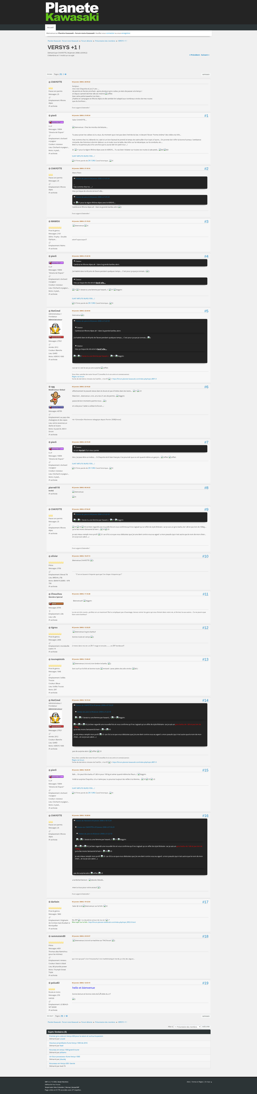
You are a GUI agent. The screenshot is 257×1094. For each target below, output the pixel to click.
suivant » (205, 55)
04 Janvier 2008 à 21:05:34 (81, 115)
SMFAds (47, 1084)
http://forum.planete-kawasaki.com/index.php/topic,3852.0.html (112, 922)
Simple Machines (62, 1082)
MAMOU (55, 221)
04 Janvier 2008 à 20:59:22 (81, 82)
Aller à (170, 1026)
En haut (50, 1016)
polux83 (55, 982)
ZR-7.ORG (91, 160)
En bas (49, 74)
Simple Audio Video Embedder (54, 1087)
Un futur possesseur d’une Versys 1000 (64, 1056)
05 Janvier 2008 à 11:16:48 (81, 594)
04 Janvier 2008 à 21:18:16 (81, 168)
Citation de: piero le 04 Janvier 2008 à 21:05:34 (92, 178)
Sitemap (68, 1087)
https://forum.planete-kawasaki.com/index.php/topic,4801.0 (134, 379)
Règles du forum (78, 376)
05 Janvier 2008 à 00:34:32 (81, 487)
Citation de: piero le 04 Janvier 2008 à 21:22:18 (92, 321)
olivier (54, 556)
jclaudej (63, 1059)
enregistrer (125, 33)
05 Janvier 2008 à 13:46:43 (81, 659)
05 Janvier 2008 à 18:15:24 (81, 700)
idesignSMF (75, 1087)
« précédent (194, 55)
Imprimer (205, 74)
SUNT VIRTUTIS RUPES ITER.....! (83, 156)
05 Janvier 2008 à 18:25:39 (81, 770)
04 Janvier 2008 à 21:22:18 (81, 256)
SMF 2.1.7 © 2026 (51, 1082)
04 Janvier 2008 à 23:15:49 (81, 442)
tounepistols (58, 659)
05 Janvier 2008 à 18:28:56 (81, 815)
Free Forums (56, 1084)
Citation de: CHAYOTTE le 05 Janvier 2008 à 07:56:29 (94, 705)
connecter (110, 33)
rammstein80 (58, 936)
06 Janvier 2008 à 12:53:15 (81, 983)
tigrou (54, 627)
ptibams (63, 1052)
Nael (61, 1045)
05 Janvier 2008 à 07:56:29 (81, 509)
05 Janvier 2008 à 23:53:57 (81, 936)
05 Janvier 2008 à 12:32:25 (81, 627)
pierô (53, 115)
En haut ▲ (208, 1082)
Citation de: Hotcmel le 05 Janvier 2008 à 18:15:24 (94, 820)
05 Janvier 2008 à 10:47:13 (81, 556)
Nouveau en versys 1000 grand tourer (64, 1050)
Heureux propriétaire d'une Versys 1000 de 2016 (68, 1043)
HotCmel (55, 310)
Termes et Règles (197, 1082)
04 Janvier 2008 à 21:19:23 (81, 221)
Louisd (62, 1039)
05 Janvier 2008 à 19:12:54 (81, 902)
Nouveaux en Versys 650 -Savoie (62, 1063)
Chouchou (56, 593)
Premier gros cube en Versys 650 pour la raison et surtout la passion (76, 1036)
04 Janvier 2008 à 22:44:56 (81, 311)
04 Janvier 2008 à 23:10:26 (81, 387)
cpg (53, 386)
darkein (55, 901)
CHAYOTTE (56, 81)
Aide (188, 1082)
